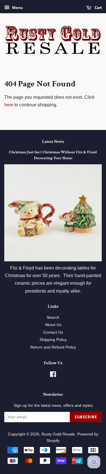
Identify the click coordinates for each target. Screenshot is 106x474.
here (8, 104)
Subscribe (86, 416)
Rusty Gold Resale (58, 434)
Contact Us (53, 332)
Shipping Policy (53, 340)
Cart (98, 7)
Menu (17, 7)
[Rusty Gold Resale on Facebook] (53, 375)
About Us (53, 325)
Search (53, 317)
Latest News (53, 141)
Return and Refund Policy (53, 347)
